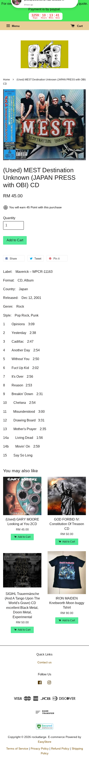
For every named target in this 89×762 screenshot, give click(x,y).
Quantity (9, 218)
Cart (79, 26)
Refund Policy (60, 748)
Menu (15, 26)
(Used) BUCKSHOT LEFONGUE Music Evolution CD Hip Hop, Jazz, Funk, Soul (44, 8)
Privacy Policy (40, 748)
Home (6, 79)
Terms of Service (17, 748)
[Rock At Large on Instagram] (49, 683)
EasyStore (44, 741)
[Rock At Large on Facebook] (39, 683)
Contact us (44, 662)
